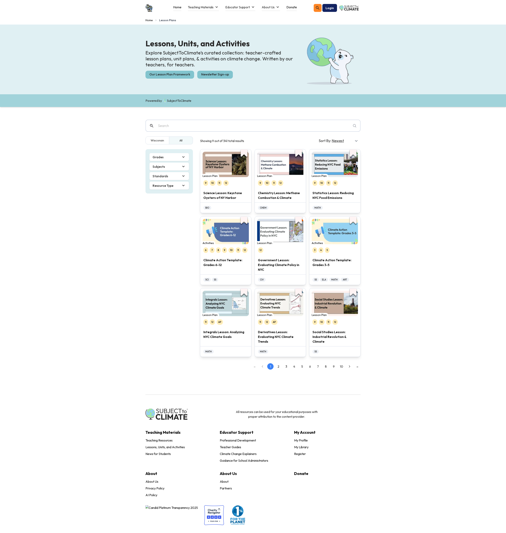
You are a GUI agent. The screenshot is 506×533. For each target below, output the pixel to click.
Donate (301, 473)
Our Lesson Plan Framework (169, 74)
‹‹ (254, 366)
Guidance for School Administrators (244, 460)
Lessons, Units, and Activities (165, 447)
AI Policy (151, 495)
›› (357, 366)
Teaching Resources (159, 440)
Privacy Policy (154, 488)
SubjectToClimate (179, 101)
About (224, 481)
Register (300, 454)
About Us (151, 481)
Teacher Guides (230, 447)
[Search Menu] (318, 8)
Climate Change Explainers (238, 454)
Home (149, 20)
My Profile (301, 440)
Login (330, 8)
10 (341, 366)
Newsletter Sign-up (215, 74)
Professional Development (238, 440)
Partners (226, 488)
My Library (301, 447)
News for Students (158, 454)
